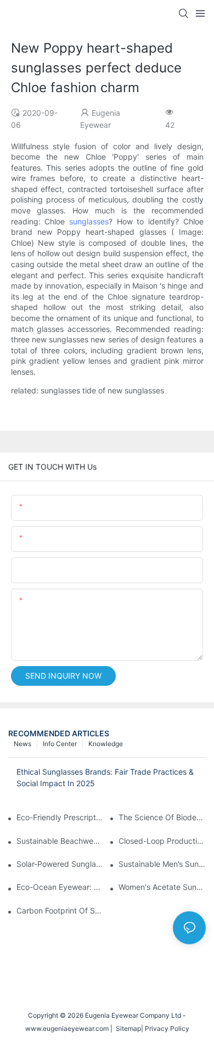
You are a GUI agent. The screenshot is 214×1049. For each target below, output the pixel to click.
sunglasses (89, 221)
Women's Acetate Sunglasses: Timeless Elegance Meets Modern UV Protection (162, 887)
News (22, 744)
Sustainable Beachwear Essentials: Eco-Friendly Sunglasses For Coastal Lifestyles (60, 840)
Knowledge (105, 744)
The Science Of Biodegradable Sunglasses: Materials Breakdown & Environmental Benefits (162, 817)
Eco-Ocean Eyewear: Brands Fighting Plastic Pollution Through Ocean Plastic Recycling (60, 887)
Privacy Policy (167, 1028)
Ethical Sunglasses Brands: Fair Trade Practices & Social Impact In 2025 (105, 777)
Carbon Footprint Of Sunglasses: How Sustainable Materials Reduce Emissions (60, 910)
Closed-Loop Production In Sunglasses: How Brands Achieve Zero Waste (162, 840)
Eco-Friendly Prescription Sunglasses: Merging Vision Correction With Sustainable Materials (60, 817)
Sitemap (126, 1028)
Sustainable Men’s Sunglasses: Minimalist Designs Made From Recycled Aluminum (162, 863)
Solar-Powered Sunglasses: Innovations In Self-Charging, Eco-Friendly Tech (60, 863)
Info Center (60, 744)
